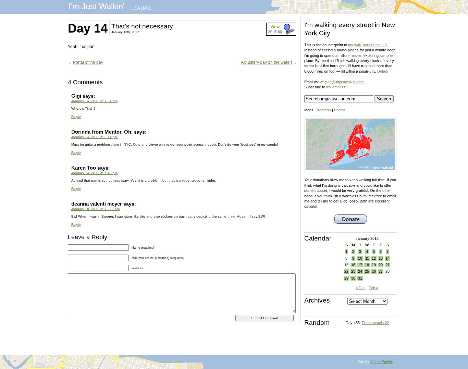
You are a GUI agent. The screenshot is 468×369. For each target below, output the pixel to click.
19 (374, 265)
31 (360, 278)
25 (367, 271)
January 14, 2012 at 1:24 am (94, 101)
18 (367, 265)
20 (381, 265)
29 (346, 278)
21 (387, 265)
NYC (147, 8)
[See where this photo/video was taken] (281, 34)
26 (374, 271)
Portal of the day (88, 62)
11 (367, 258)
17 (360, 265)
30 (353, 278)
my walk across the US (367, 45)
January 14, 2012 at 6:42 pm (94, 173)
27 (381, 271)
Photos (340, 110)
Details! (383, 71)
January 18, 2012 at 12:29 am (95, 209)
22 (346, 271)
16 (353, 265)
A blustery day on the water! (266, 62)
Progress (323, 110)
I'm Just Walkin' (96, 6)
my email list (336, 87)
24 (360, 271)
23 (353, 271)
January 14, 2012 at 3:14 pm (94, 137)
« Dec (361, 288)
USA (136, 8)
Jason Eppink (381, 362)
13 (381, 258)
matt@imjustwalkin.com (344, 82)
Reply (76, 117)
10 (360, 258)
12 (374, 258)
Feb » (373, 288)
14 (387, 258)
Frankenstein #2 (375, 323)
